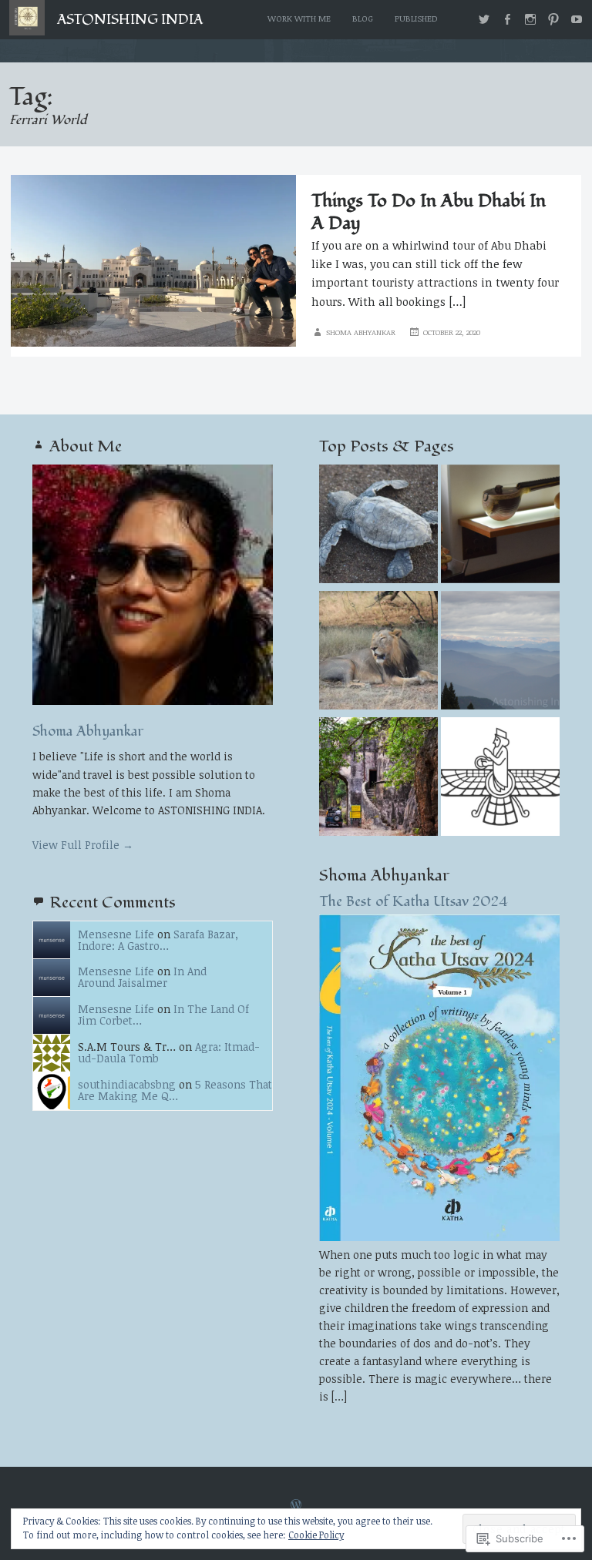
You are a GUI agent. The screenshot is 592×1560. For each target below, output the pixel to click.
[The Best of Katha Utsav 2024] (439, 1237)
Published (416, 18)
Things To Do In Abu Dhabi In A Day (428, 212)
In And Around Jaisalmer (142, 977)
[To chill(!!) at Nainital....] (500, 652)
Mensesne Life (116, 934)
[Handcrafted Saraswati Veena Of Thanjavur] (500, 526)
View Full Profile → (82, 844)
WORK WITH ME (299, 18)
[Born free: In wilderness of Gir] (378, 652)
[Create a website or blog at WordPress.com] (296, 1505)
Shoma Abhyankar (360, 332)
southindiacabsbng (127, 1084)
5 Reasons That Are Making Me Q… (175, 1090)
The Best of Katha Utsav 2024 (413, 901)
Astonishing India (130, 19)
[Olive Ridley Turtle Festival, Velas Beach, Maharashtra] (378, 526)
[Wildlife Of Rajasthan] (378, 778)
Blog (362, 18)
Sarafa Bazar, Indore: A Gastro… (158, 940)
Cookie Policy (316, 1534)
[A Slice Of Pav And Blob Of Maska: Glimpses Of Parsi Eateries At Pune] (500, 778)
